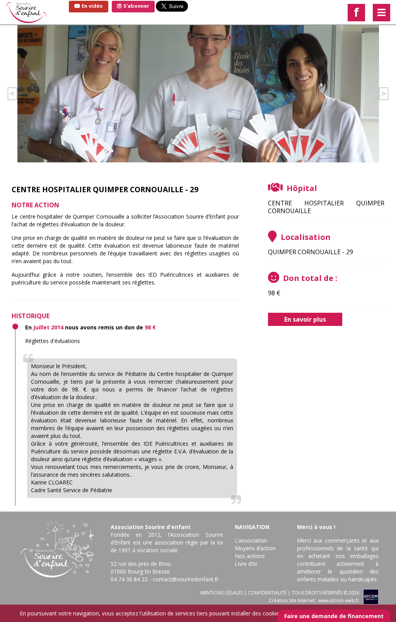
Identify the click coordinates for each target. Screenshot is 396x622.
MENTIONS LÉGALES (221, 592)
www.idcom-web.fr (338, 600)
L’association (251, 540)
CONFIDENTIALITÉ (267, 592)
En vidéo (91, 5)
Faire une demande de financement (334, 616)
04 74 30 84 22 (129, 579)
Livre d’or (246, 563)
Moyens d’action (255, 548)
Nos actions (250, 556)
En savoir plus (305, 319)
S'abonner (135, 5)
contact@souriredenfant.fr (185, 579)
